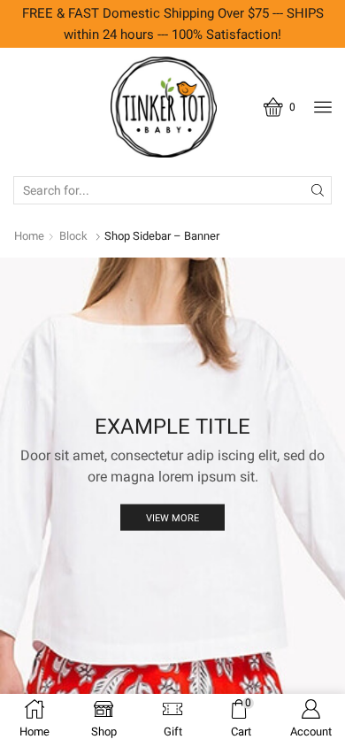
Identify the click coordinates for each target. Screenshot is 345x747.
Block (73, 236)
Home (29, 236)
